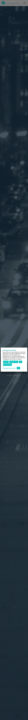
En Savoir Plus (7, 364)
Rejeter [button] (6, 362)
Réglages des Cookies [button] (9, 368)
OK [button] (20, 362)
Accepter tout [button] (13, 362)
